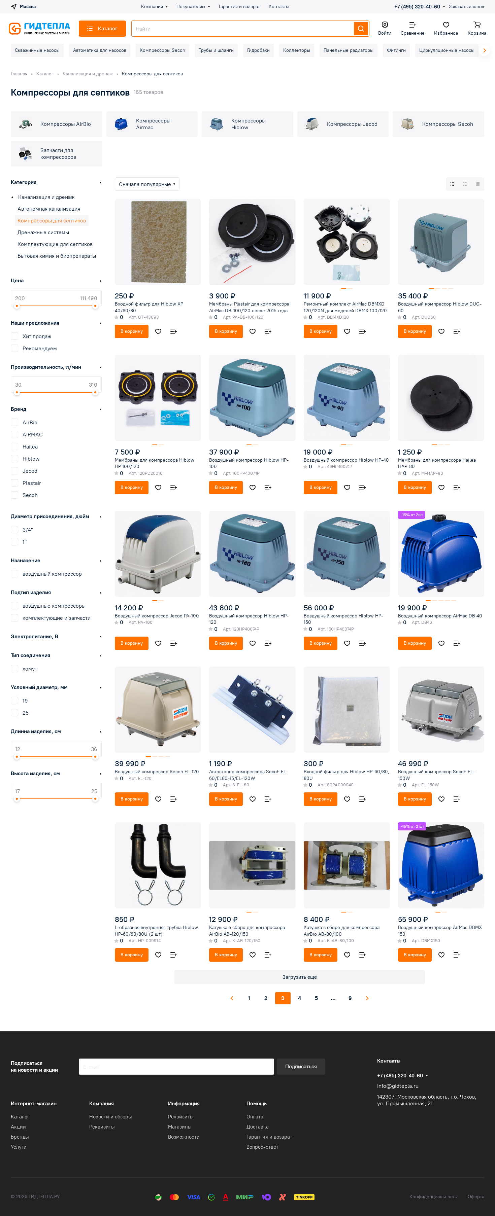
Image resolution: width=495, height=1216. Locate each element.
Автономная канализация (49, 209)
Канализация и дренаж (46, 197)
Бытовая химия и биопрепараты (57, 256)
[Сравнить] (174, 331)
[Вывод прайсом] (477, 184)
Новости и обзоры (110, 1117)
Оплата (254, 1117)
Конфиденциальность (433, 1197)
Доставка (257, 1127)
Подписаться (301, 1066)
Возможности (184, 1137)
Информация (184, 1103)
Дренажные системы (43, 232)
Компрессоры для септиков (52, 220)
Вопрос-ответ (262, 1147)
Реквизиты (102, 1127)
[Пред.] (232, 998)
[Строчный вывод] (465, 184)
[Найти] (361, 28)
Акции (18, 1127)
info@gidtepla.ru (398, 1086)
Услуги (19, 1147)
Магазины (180, 1127)
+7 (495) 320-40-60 (417, 7)
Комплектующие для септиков (55, 244)
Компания (101, 1103)
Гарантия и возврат (269, 1137)
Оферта (476, 1197)
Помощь (256, 1103)
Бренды (20, 1137)
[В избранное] (158, 331)
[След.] (367, 998)
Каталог (20, 1117)
